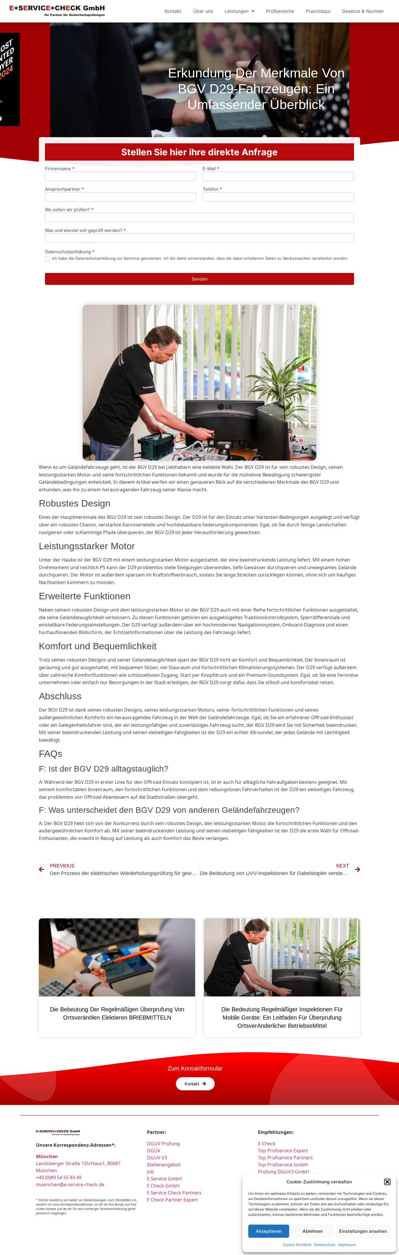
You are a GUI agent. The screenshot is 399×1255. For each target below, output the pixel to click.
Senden (200, 279)
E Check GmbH (163, 1185)
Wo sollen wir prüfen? (69, 209)
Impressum (347, 1244)
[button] (387, 1182)
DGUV (153, 1150)
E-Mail (211, 168)
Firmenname (59, 168)
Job (150, 1171)
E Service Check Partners (174, 1192)
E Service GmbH (164, 1178)
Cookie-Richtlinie (297, 1244)
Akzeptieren (269, 1231)
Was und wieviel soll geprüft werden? (85, 230)
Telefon (212, 189)
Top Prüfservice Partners (285, 1157)
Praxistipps (318, 11)
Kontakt (172, 11)
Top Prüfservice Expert (283, 1150)
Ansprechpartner (64, 189)
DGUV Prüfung (163, 1143)
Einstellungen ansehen (363, 1231)
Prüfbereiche (280, 11)
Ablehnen (313, 1231)
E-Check (266, 1143)
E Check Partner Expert (172, 1200)
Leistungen (237, 11)
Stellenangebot (164, 1164)
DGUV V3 (157, 1157)
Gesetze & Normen (363, 11)
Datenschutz (324, 1244)
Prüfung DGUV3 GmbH (283, 1171)
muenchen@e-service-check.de (70, 1184)
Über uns (203, 11)
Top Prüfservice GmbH (283, 1164)
